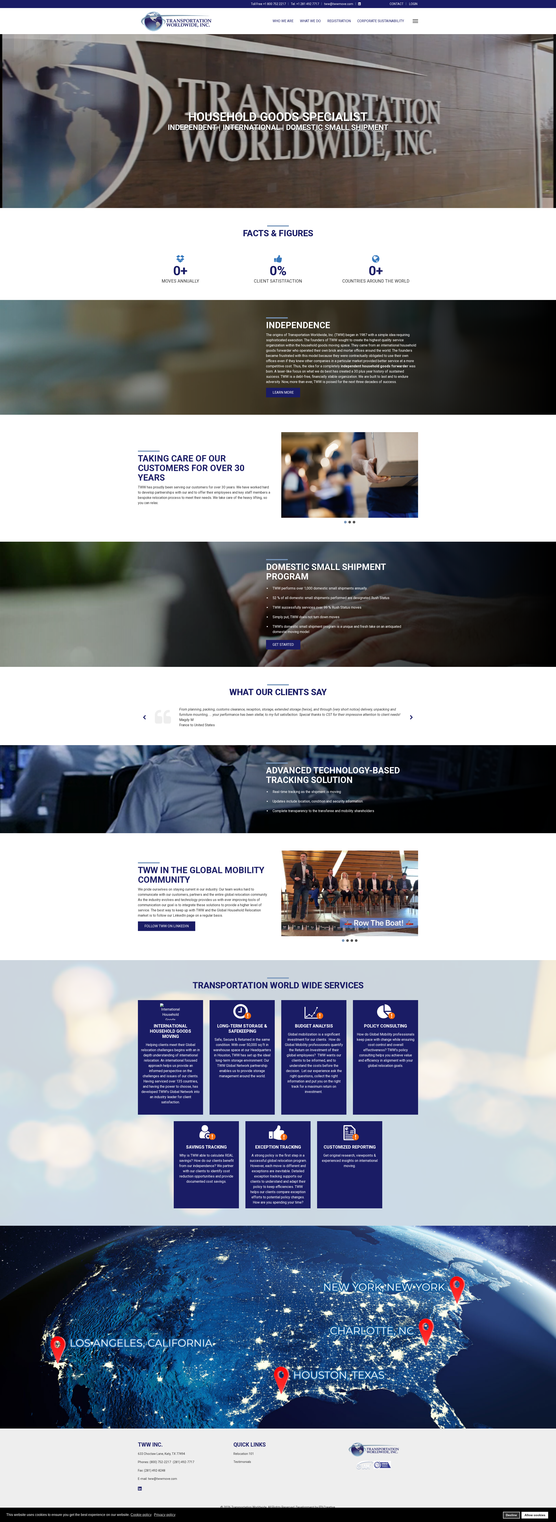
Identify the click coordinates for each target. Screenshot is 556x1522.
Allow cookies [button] (535, 1515)
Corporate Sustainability (380, 21)
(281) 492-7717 (183, 1462)
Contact (397, 4)
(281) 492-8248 (154, 1470)
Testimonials (242, 1462)
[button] (345, 522)
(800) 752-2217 (160, 1462)
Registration (339, 21)
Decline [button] (511, 1515)
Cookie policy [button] (141, 1515)
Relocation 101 (243, 1453)
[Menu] (415, 21)
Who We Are (283, 21)
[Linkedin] (359, 4)
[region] (278, 121)
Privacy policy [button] (164, 1515)
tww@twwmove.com (338, 4)
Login (413, 4)
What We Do (310, 21)
